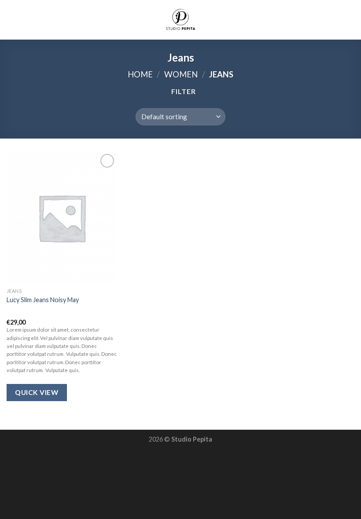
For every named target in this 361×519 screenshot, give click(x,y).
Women (181, 74)
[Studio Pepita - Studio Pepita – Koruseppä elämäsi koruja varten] (180, 20)
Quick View (36, 392)
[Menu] (12, 19)
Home (140, 74)
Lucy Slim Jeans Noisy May (43, 299)
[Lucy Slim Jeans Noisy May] (62, 218)
